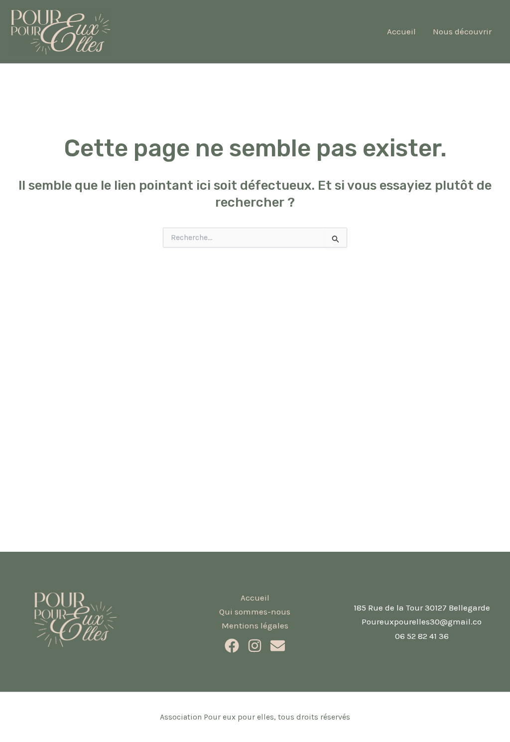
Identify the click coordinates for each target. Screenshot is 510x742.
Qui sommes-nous (254, 612)
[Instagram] (255, 645)
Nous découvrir (462, 31)
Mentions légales (255, 625)
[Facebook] (232, 645)
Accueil (401, 31)
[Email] (277, 645)
